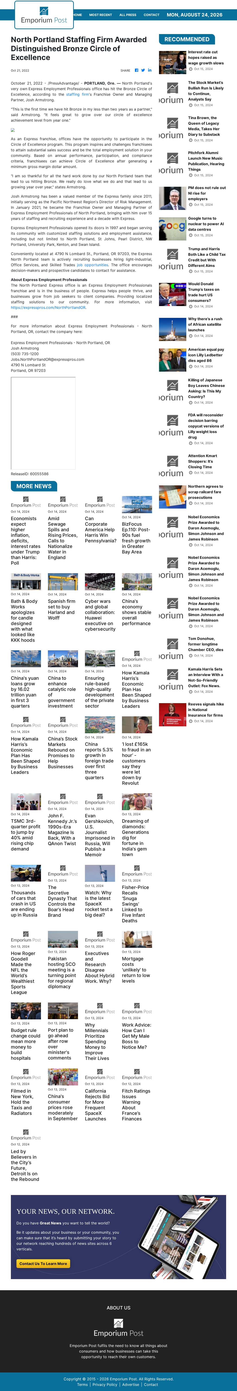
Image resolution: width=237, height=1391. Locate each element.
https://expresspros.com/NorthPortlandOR (48, 307)
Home (77, 15)
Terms (82, 1384)
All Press (127, 15)
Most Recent (100, 15)
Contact (151, 15)
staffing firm (77, 94)
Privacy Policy (105, 1384)
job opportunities (92, 264)
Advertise (130, 1384)
